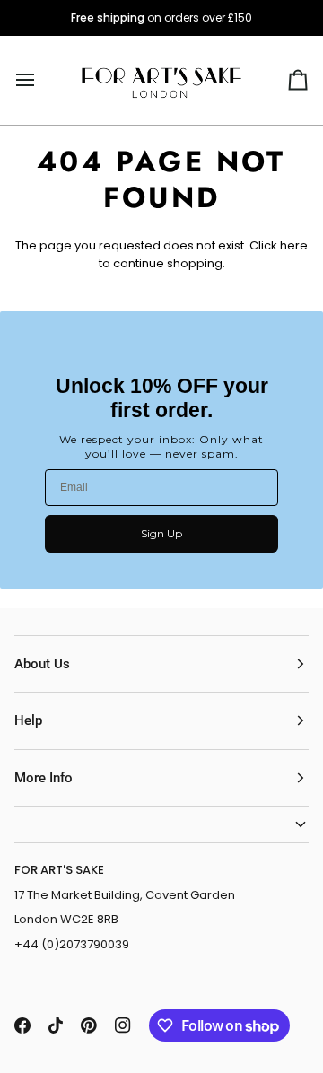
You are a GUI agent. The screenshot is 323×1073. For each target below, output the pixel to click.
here (294, 245)
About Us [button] (42, 664)
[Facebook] (22, 1025)
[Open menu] (41, 80)
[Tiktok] (55, 1025)
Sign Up (161, 533)
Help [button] (28, 720)
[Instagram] (123, 1025)
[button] (161, 825)
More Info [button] (43, 778)
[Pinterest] (89, 1025)
